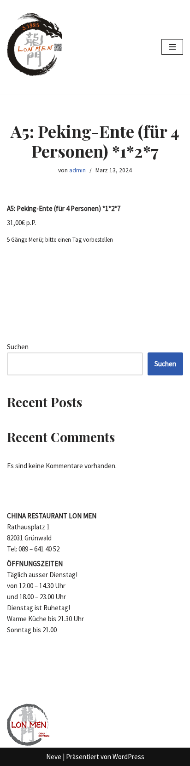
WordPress (128, 756)
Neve (53, 756)
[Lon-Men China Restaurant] (34, 46)
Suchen (18, 346)
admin (77, 170)
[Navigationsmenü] (172, 47)
